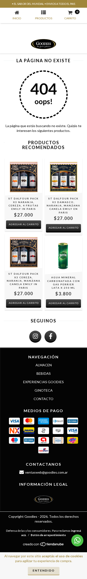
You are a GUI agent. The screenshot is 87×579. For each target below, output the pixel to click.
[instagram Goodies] (35, 337)
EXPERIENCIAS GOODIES (43, 382)
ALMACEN (44, 365)
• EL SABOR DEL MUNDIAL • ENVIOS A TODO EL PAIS (43, 3)
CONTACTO (43, 399)
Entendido (44, 570)
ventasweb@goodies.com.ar (46, 472)
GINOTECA (44, 390)
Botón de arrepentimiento (48, 535)
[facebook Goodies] (50, 337)
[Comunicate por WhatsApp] (77, 540)
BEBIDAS (43, 373)
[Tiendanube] (43, 545)
